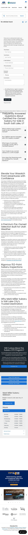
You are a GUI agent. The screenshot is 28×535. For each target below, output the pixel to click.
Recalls (24, 527)
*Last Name (6, 55)
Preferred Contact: (6, 72)
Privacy (20, 527)
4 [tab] (15, 502)
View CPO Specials (14, 377)
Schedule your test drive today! (14, 260)
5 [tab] (17, 502)
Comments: (6, 78)
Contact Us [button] (8, 403)
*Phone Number (7, 65)
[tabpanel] (14, 494)
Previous (1, 494)
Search (22, 16)
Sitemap (16, 527)
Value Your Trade (14, 380)
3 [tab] (13, 502)
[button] (5, 7)
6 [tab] (19, 502)
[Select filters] (23, 22)
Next (26, 494)
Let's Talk (7, 99)
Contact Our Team (14, 383)
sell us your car (18, 321)
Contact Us (14, 366)
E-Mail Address (7, 60)
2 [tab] (10, 502)
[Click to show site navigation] (25, 7)
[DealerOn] (14, 526)
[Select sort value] (25, 22)
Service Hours (7, 431)
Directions (14, 7)
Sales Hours (7, 410)
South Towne (4, 528)
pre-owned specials (6, 220)
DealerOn (12, 527)
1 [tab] (8, 502)
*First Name (6, 49)
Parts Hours (6, 434)
